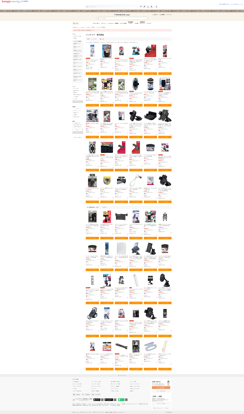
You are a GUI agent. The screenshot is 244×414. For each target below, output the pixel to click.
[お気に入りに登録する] (98, 69)
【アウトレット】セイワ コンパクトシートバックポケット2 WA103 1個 (106, 158)
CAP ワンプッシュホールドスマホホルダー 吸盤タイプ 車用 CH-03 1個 (135, 156)
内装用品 (93, 27)
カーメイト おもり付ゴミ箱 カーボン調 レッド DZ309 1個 (92, 257)
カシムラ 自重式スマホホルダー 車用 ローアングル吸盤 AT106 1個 (150, 226)
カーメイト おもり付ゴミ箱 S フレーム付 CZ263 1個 (150, 156)
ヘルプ (241, 4)
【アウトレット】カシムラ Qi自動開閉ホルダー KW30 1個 (106, 290)
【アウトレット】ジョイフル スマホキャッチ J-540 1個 (92, 60)
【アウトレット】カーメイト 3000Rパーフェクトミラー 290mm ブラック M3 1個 (92, 290)
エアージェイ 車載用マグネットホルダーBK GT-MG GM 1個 (164, 321)
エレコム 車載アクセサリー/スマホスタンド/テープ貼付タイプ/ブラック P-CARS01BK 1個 (150, 322)
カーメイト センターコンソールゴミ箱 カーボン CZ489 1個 (121, 189)
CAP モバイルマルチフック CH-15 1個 (164, 59)
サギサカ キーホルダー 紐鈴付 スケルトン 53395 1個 (136, 189)
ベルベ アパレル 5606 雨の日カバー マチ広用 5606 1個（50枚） (121, 257)
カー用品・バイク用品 (85, 27)
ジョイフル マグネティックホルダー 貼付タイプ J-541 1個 (106, 321)
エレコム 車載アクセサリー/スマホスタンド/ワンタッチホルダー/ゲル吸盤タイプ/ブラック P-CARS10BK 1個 (135, 125)
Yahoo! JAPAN (222, 4)
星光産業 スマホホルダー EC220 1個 (92, 355)
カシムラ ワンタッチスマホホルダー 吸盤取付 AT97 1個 (121, 288)
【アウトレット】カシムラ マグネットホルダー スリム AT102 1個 (121, 61)
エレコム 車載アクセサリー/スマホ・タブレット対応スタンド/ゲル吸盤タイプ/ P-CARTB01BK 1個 (150, 257)
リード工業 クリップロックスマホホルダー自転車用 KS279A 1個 (121, 92)
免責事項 (110, 412)
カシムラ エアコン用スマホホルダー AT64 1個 (92, 189)
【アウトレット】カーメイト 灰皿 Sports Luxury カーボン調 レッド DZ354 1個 (135, 323)
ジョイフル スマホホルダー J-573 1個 (135, 225)
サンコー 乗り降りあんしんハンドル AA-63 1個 (150, 355)
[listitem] (122, 30)
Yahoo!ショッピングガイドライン (119, 412)
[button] (95, 39)
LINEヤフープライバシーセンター (98, 412)
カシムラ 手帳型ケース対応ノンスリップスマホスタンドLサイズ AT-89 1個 (150, 125)
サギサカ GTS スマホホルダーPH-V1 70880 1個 (92, 321)
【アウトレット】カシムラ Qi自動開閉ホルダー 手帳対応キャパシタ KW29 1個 (135, 61)
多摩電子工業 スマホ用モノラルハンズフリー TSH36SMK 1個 (106, 257)
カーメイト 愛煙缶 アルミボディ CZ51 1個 (106, 189)
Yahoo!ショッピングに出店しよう (233, 4)
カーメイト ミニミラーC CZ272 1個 (121, 124)
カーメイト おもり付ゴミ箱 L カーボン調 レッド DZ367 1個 (164, 257)
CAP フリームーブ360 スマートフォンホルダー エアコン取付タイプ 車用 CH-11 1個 (150, 60)
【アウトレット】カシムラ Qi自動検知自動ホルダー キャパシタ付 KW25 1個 (164, 158)
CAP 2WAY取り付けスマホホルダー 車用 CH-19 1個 (106, 225)
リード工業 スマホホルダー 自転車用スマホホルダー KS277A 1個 (92, 92)
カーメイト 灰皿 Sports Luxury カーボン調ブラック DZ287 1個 (92, 225)
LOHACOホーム (75, 27)
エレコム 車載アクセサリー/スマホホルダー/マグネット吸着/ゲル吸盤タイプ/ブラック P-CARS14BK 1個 (164, 289)
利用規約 (106, 412)
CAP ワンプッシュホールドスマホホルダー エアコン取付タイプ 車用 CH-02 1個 (121, 156)
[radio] (72, 123)
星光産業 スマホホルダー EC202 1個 (121, 321)
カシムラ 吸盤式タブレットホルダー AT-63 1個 (150, 288)
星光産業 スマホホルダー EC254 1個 (92, 124)
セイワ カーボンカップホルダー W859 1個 (106, 59)
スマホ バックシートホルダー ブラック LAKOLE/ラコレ (121, 225)
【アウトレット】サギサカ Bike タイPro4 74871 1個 (135, 93)
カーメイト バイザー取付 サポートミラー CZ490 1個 (106, 355)
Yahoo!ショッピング (75, 412)
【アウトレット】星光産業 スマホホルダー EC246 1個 (164, 93)
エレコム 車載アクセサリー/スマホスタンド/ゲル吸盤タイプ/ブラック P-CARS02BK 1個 (164, 189)
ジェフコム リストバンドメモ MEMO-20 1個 (135, 290)
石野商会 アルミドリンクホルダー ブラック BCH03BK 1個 (164, 225)
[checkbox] (72, 110)
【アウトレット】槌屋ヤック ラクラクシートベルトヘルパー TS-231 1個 (121, 357)
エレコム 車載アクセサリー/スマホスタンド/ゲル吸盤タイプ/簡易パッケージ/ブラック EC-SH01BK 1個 (135, 257)
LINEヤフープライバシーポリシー (86, 412)
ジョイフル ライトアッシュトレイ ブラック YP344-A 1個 (150, 92)
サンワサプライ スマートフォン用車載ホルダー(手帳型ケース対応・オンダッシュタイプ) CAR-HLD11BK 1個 (164, 125)
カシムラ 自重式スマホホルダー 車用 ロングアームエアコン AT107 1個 (106, 93)
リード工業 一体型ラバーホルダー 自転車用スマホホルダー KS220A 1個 (92, 156)
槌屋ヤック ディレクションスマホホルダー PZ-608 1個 (135, 355)
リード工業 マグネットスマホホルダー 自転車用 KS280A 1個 (106, 124)
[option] (77, 88)
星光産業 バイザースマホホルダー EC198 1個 (150, 189)
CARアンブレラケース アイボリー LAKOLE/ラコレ (164, 355)
